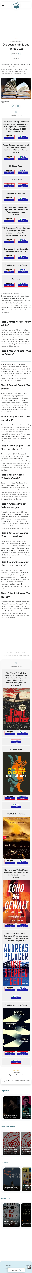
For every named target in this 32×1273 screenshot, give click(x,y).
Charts (16, 38)
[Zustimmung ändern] (29, 1267)
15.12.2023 (16, 58)
